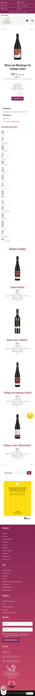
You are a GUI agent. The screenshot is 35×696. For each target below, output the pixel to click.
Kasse (3, 579)
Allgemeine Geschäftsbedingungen (19, 634)
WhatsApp (5, 2)
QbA (4, 173)
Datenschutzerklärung (7, 607)
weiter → (32, 29)
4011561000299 (6, 241)
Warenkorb (5, 576)
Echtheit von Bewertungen (8, 601)
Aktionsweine (5, 559)
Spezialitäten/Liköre (7, 550)
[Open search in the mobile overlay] (17, 15)
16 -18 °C (5, 228)
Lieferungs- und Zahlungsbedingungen (12, 581)
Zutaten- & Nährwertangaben (12, 121)
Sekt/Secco (5, 548)
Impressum (5, 610)
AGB (3, 604)
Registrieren (5, 8)
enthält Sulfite (5, 236)
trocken (4, 181)
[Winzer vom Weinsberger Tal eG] (6, 21)
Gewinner (4, 545)
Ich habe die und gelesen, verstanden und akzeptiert (17, 635)
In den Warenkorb (17, 98)
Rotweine (20, 86)
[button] (17, 101)
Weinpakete (5, 542)
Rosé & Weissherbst (7, 539)
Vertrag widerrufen (7, 590)
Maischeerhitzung (6, 211)
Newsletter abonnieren (11, 640)
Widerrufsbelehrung (7, 587)
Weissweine (5, 536)
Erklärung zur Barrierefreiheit (9, 612)
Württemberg (5, 151)
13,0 (4, 189)
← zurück (3, 29)
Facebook (22, 2)
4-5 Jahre (5, 219)
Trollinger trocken (20, 88)
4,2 (3, 204)
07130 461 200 (23, 5)
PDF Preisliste (5, 573)
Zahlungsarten (6, 584)
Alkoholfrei (5, 553)
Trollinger (5, 165)
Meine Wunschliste (7, 570)
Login (21, 8)
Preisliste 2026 (6, 556)
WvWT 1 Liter (5, 143)
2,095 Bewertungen (17, 513)
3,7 (3, 198)
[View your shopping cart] (27, 20)
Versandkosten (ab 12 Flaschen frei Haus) (22, 79)
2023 (4, 159)
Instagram (5, 5)
